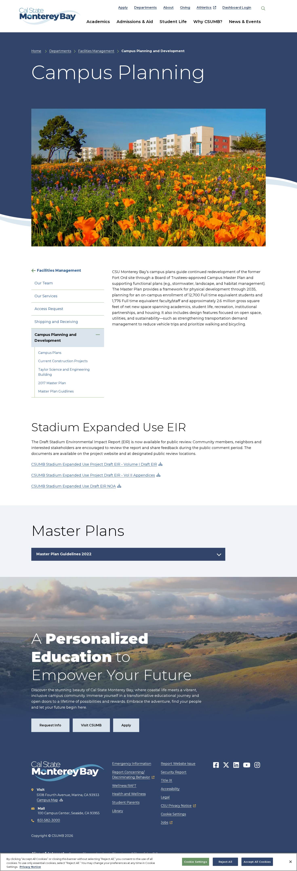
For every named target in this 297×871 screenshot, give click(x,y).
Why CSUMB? (207, 21)
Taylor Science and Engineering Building (64, 372)
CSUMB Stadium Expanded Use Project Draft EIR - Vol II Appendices (93, 475)
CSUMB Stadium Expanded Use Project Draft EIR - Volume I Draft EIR (94, 464)
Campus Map (47, 800)
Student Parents (125, 802)
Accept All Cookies (257, 861)
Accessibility (170, 789)
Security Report (173, 772)
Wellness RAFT (124, 786)
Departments (145, 7)
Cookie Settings (173, 814)
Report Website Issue (178, 764)
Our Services (46, 296)
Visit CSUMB (91, 725)
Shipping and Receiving (56, 322)
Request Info (50, 725)
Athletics (204, 7)
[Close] (290, 861)
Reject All (225, 861)
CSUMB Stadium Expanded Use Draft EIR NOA (73, 486)
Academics (98, 21)
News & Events (245, 21)
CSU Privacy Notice (176, 806)
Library (117, 811)
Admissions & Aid (135, 21)
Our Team (44, 283)
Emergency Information (131, 764)
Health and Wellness (129, 794)
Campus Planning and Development (55, 337)
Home (36, 51)
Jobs (164, 822)
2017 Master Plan (52, 383)
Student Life (173, 21)
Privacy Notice (30, 866)
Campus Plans (49, 353)
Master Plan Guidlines (56, 391)
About (168, 7)
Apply (123, 7)
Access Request (49, 309)
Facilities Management (96, 51)
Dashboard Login (236, 7)
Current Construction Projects (62, 361)
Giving (185, 7)
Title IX (166, 780)
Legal (165, 797)
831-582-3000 (48, 820)
